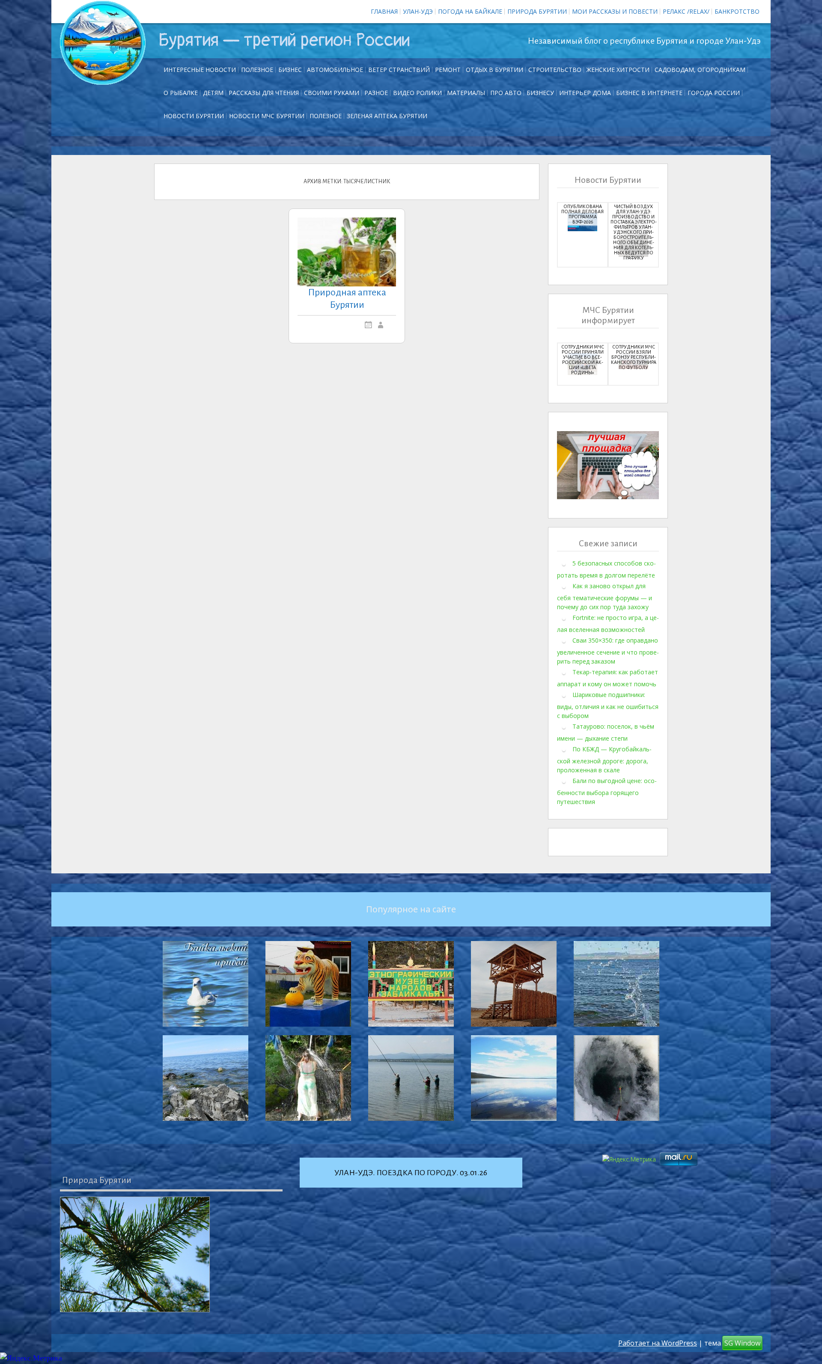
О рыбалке (181, 93)
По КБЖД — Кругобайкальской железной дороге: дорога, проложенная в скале (604, 759)
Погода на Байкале (470, 11)
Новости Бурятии (194, 116)
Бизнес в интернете (649, 93)
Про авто (505, 93)
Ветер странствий (399, 70)
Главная (384, 11)
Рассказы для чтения (264, 93)
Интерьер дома (585, 93)
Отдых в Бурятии (494, 70)
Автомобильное (335, 70)
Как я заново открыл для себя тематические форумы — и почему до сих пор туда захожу (604, 596)
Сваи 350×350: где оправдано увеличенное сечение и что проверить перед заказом (608, 650)
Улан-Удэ (418, 11)
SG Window (742, 1343)
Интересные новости (200, 70)
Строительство (554, 70)
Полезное (257, 70)
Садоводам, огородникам (700, 70)
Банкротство (737, 11)
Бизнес (290, 70)
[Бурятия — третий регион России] (102, 43)
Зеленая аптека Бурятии (387, 116)
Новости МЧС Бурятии (266, 116)
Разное (376, 93)
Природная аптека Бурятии (347, 298)
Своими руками (331, 93)
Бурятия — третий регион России (284, 40)
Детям (213, 93)
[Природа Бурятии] (135, 1254)
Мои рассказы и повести (615, 11)
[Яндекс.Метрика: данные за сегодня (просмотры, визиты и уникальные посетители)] (31, 1358)
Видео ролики (417, 93)
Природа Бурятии (537, 11)
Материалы (466, 93)
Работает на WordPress (657, 1343)
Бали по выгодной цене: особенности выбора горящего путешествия (607, 791)
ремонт (448, 70)
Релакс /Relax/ (686, 11)
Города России (714, 93)
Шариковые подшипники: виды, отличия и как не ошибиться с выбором (607, 705)
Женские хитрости (618, 70)
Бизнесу (540, 93)
